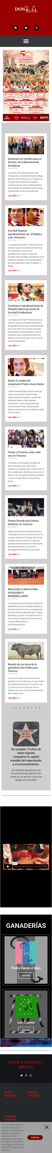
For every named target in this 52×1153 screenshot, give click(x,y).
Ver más (26, 975)
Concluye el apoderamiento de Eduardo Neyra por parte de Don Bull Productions (25, 309)
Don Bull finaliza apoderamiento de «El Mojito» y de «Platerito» (25, 234)
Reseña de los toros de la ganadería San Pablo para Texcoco (23, 668)
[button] (26, 41)
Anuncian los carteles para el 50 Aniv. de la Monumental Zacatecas (24, 162)
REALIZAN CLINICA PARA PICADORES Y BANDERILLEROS (23, 593)
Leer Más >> (14, 195)
